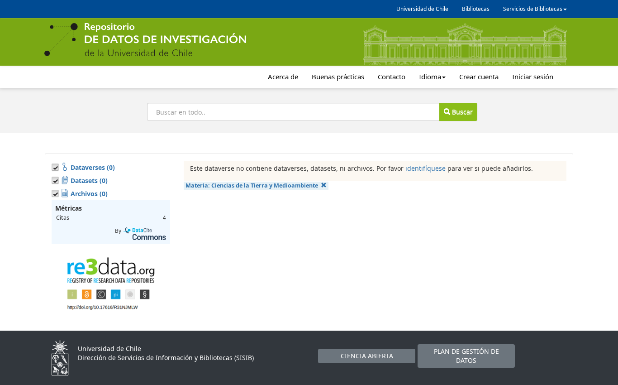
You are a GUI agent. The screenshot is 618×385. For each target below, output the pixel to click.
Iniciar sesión (532, 76)
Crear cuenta (479, 76)
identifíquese (425, 168)
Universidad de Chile (422, 9)
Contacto (391, 76)
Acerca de (283, 76)
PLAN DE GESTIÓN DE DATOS (466, 356)
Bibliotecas (476, 9)
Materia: (251, 185)
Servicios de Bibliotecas (532, 9)
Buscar (461, 111)
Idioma (430, 76)
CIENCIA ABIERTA (367, 355)
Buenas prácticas (338, 76)
